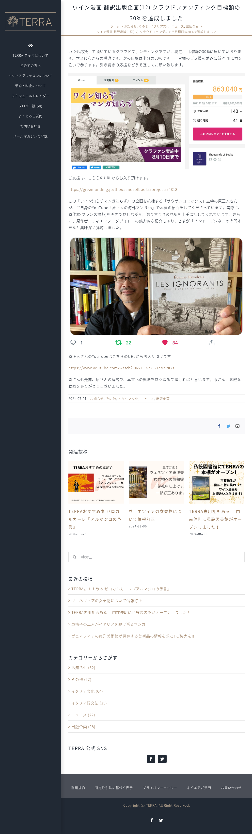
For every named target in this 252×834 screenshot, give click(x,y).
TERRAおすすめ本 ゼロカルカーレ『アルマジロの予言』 (95, 519)
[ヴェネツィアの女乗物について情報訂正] (156, 481)
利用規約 (78, 787)
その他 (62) (81, 679)
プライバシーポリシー (160, 787)
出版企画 (163, 398)
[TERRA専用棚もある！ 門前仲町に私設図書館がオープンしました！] (216, 481)
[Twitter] (162, 759)
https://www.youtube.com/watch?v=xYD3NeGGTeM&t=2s (121, 367)
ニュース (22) (83, 714)
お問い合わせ (231, 787)
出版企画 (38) (83, 726)
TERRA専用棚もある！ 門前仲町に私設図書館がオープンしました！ (215, 519)
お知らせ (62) (83, 667)
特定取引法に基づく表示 (114, 787)
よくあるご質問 (199, 787)
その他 (111, 398)
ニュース (147, 398)
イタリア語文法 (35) (89, 702)
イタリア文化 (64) (87, 691)
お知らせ (97, 398)
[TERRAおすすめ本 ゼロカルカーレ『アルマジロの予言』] (96, 481)
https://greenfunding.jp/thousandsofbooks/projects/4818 (122, 189)
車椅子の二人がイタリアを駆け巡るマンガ (108, 624)
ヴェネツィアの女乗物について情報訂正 (106, 600)
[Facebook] (151, 759)
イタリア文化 (128, 398)
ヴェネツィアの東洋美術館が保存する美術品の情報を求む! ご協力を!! (132, 635)
